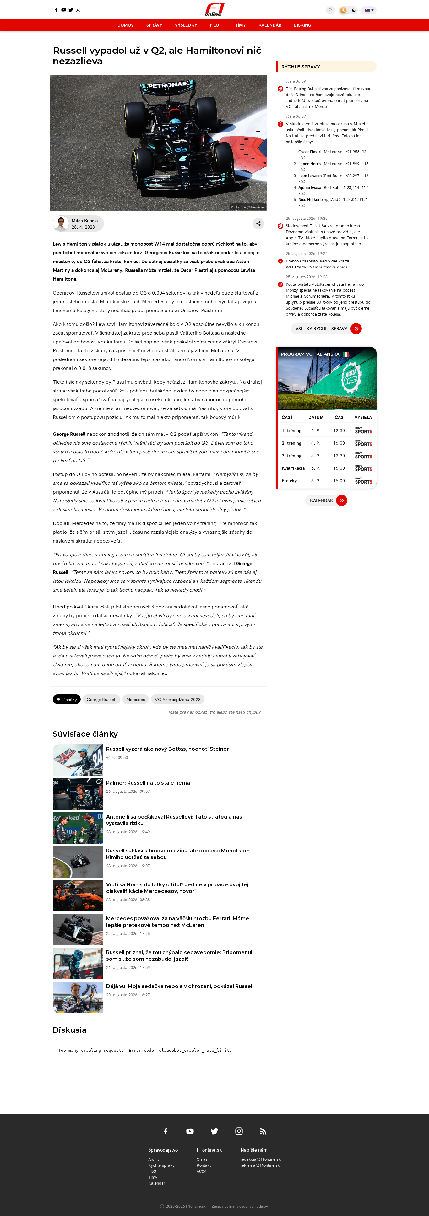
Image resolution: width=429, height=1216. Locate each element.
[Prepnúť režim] (348, 10)
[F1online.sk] (215, 9)
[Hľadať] (330, 10)
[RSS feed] (263, 1135)
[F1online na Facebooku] (56, 10)
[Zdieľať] (258, 223)
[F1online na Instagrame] (78, 10)
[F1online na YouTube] (63, 10)
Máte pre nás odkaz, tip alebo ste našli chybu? (214, 712)
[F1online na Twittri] (70, 10)
